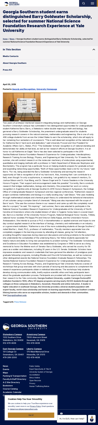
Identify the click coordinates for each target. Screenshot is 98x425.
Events (6, 369)
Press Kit (7, 70)
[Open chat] (92, 419)
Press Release (20, 302)
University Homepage (46, 89)
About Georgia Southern (14, 63)
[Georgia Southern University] (11, 4)
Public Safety (34, 366)
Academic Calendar (12, 392)
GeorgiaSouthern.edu (17, 295)
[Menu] (93, 3)
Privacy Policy (35, 406)
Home (5, 39)
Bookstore (8, 385)
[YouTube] (61, 413)
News (12, 39)
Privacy (32, 383)
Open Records (35, 380)
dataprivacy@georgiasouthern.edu (24, 409)
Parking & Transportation (15, 376)
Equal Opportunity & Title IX (40, 369)
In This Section (12, 49)
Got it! (31, 415)
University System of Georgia (40, 372)
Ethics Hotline (34, 378)
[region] (31, 407)
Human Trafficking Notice (39, 386)
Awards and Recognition (23, 89)
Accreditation (34, 375)
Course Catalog (10, 389)
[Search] (83, 3)
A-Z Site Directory (11, 382)
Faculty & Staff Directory (14, 379)
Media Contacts (11, 56)
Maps (5, 372)
